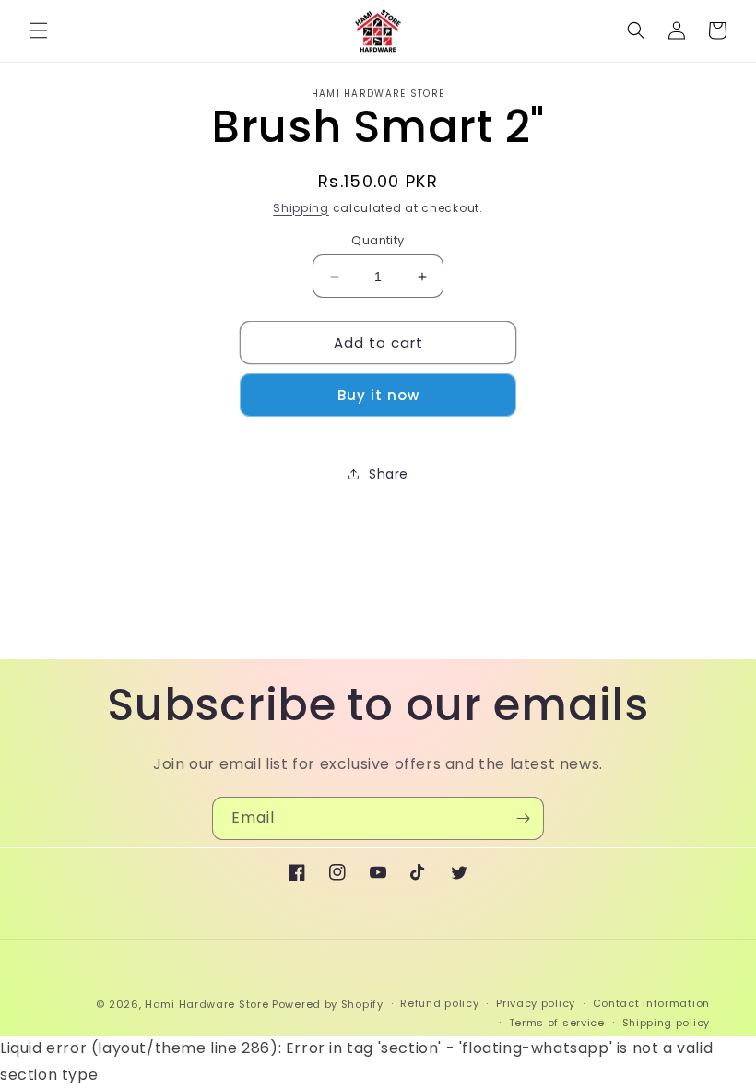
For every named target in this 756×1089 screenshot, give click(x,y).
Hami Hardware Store (206, 1004)
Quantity (377, 240)
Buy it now (378, 395)
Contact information (651, 1003)
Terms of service (557, 1022)
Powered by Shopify (328, 1004)
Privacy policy (535, 1003)
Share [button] (388, 474)
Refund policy (439, 1003)
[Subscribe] (522, 818)
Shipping (301, 208)
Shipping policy (666, 1022)
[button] (38, 30)
